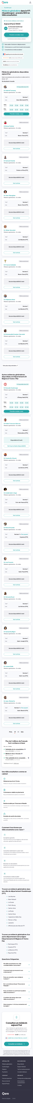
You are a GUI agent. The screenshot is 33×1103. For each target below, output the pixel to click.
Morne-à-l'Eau (12, 920)
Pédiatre (4, 1069)
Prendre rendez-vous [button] (16, 114)
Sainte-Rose (12, 914)
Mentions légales (6, 1098)
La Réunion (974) (13, 950)
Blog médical (20, 1064)
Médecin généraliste (7, 1064)
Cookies (19, 1085)
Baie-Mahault (12, 899)
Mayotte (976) (12, 953)
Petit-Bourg (12, 905)
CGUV (13, 1098)
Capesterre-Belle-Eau (14, 917)
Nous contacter (6, 1081)
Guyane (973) (12, 947)
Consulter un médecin (15, 1044)
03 (18, 732)
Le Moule (11, 911)
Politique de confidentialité (24, 1078)
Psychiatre (5, 1072)
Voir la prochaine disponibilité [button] (16, 446)
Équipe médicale (21, 1066)
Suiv (22, 732)
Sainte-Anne (12, 908)
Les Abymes (11, 896)
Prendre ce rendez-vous (16, 34)
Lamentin (11, 923)
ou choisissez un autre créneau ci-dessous (17, 38)
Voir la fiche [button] (16, 148)
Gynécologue (5, 1066)
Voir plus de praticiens (10, 365)
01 (15, 732)
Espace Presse (5, 1083)
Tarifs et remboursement (23, 1069)
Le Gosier (11, 902)
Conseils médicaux (22, 1072)
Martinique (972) (13, 944)
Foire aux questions (7, 1078)
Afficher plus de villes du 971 (16, 926)
